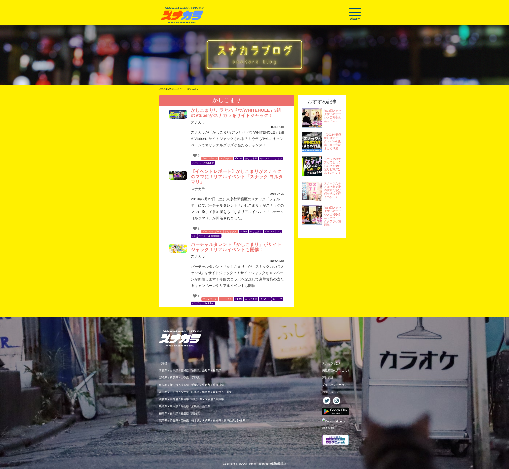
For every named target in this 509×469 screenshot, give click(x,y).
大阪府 (209, 399)
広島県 (195, 406)
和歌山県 (196, 399)
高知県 (195, 413)
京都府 (174, 399)
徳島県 (163, 413)
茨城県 (163, 384)
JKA (241, 463)
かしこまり (251, 158)
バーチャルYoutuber (203, 162)
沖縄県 (241, 420)
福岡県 (163, 420)
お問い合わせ (330, 392)
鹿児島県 (229, 420)
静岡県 (206, 392)
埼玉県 (185, 384)
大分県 (206, 420)
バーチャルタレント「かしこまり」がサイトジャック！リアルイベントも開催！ (236, 247)
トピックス (226, 158)
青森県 (163, 370)
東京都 (206, 384)
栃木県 (174, 384)
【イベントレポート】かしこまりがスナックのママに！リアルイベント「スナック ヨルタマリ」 (237, 176)
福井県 (185, 392)
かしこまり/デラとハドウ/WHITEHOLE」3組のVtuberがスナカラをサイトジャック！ (236, 113)
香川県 (174, 413)
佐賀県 (174, 420)
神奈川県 (218, 384)
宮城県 (185, 370)
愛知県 (217, 392)
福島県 (217, 370)
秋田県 (195, 370)
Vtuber (238, 158)
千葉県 (195, 384)
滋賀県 (163, 399)
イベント (265, 158)
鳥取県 (163, 406)
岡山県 (185, 406)
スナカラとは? (331, 363)
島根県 (174, 406)
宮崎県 (217, 420)
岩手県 (174, 370)
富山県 (163, 392)
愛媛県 (185, 413)
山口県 (206, 406)
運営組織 (327, 377)
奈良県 (185, 399)
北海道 (163, 363)
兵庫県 (220, 399)
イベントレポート (212, 231)
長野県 (195, 377)
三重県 (227, 392)
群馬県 (174, 377)
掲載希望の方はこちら (336, 370)
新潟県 (163, 377)
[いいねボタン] (195, 155)
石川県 (174, 392)
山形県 (206, 370)
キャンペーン (210, 158)
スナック (277, 158)
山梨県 (185, 377)
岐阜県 (195, 392)
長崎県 (185, 420)
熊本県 (195, 420)
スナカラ (198, 122)
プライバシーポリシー (336, 384)
